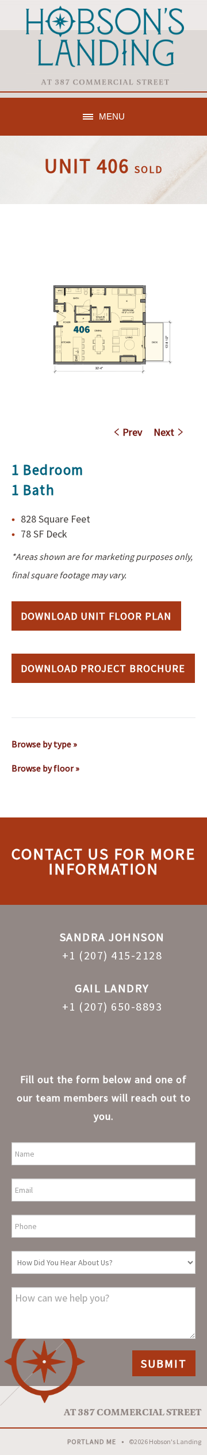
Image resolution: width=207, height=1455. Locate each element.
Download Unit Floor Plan (96, 616)
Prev (132, 432)
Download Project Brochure (103, 668)
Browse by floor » (45, 768)
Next (164, 432)
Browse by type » (44, 744)
